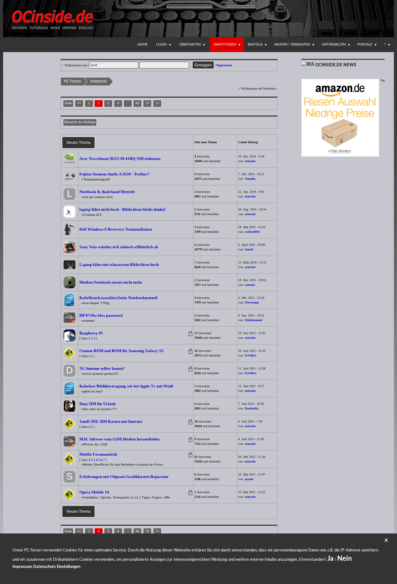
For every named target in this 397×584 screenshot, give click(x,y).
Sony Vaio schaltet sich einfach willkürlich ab (118, 247)
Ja (330, 558)
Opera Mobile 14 (94, 492)
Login (161, 44)
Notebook (98, 81)
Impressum (22, 567)
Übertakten (190, 44)
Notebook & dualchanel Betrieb (107, 191)
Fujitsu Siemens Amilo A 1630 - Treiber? (114, 174)
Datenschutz (44, 567)
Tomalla (250, 178)
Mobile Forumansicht (98, 454)
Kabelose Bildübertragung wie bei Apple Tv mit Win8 (126, 386)
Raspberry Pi (91, 333)
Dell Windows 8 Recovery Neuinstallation (115, 229)
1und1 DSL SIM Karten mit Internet (110, 421)
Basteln (255, 44)
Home (142, 44)
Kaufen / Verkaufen (292, 44)
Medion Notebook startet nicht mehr (110, 282)
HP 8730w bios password (101, 315)
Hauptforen (224, 44)
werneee (250, 284)
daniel (249, 249)
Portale (364, 44)
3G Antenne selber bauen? (102, 368)
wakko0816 (252, 231)
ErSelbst (250, 355)
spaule (249, 479)
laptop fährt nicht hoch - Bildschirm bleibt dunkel (122, 209)
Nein (344, 558)
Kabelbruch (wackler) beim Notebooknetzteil (118, 297)
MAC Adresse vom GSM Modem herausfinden (119, 439)
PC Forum (72, 81)
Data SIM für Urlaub (97, 403)
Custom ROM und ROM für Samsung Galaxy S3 (121, 350)
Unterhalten (334, 44)
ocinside (250, 161)
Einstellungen (68, 567)
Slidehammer (253, 320)
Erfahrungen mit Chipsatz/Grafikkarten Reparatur (125, 476)
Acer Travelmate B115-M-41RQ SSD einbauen (119, 158)
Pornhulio (251, 408)
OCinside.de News (335, 65)
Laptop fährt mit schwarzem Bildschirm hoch (119, 264)
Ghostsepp (252, 302)
